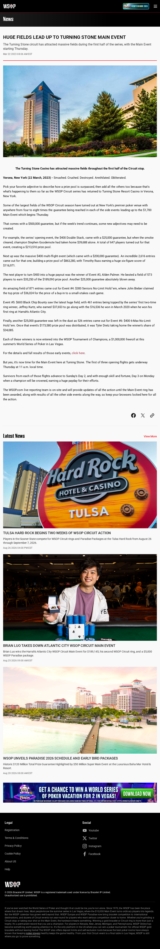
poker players (33, 933)
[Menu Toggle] (155, 6)
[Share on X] (143, 419)
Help (7, 869)
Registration (12, 830)
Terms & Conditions (16, 837)
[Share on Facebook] (133, 419)
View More (150, 436)
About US (10, 861)
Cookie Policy (13, 853)
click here (78, 353)
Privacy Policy (13, 845)
